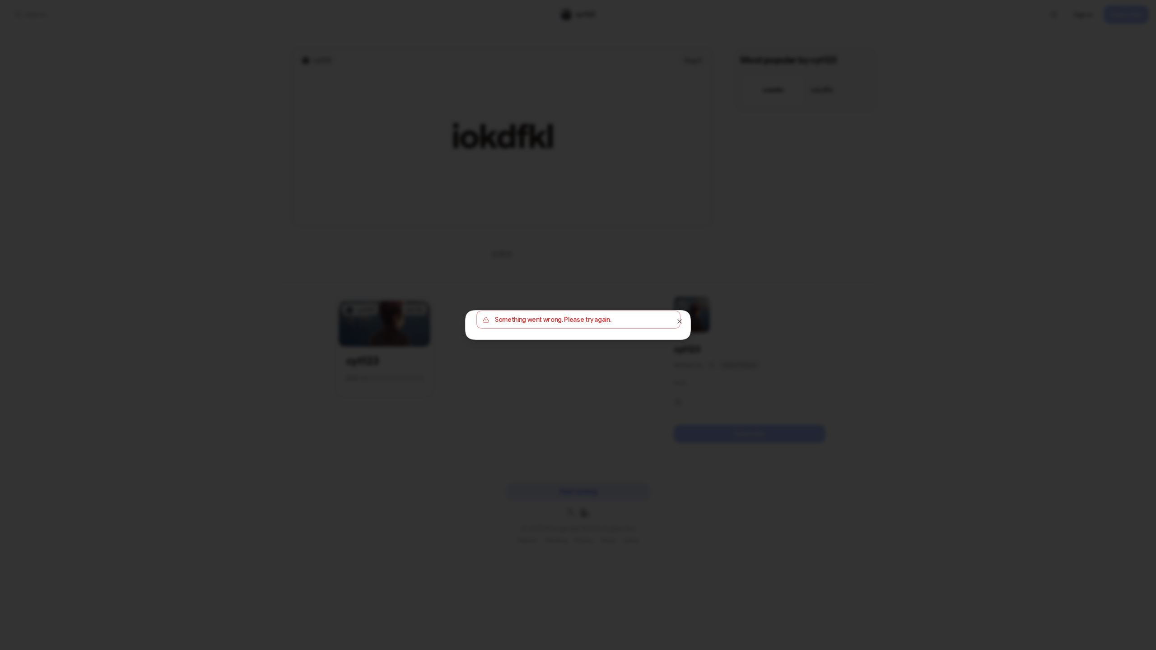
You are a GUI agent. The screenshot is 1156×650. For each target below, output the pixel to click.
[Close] (679, 321)
